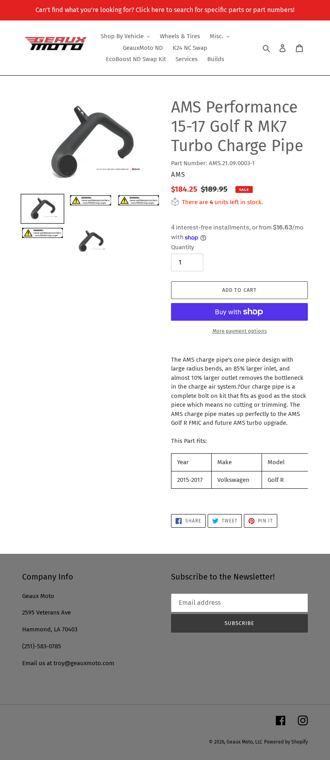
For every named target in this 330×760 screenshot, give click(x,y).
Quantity (182, 247)
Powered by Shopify (286, 742)
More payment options (239, 331)
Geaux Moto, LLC (244, 742)
